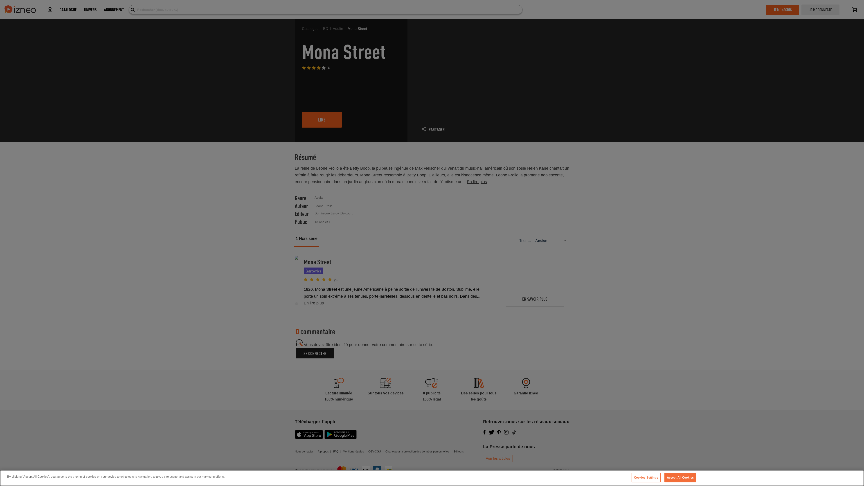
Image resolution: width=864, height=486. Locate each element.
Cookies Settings (646, 477)
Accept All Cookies (680, 477)
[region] (432, 478)
